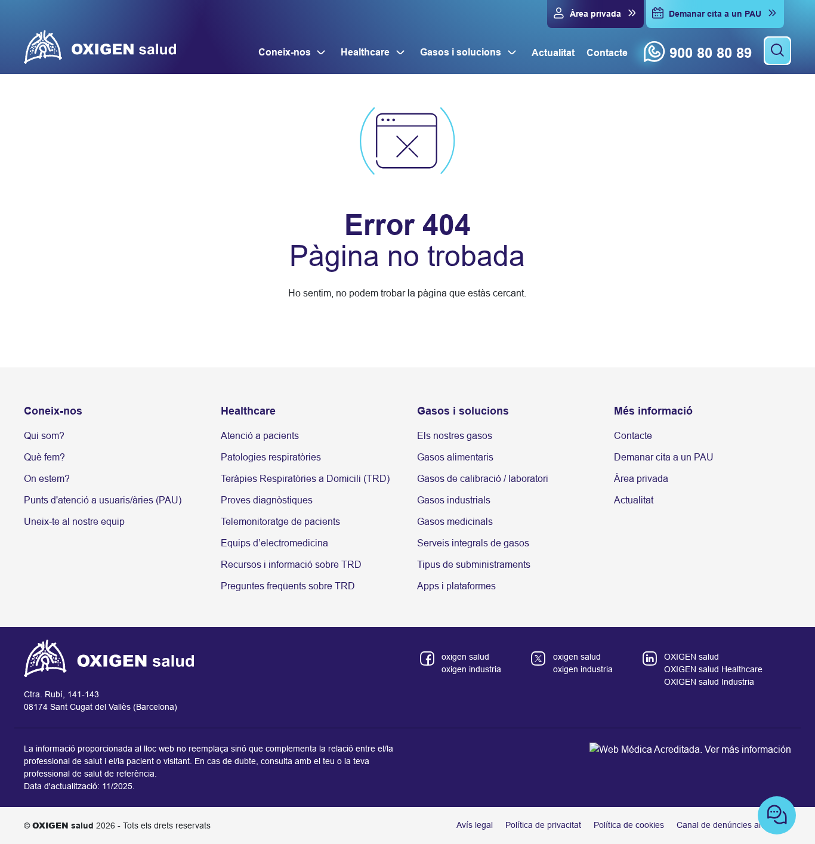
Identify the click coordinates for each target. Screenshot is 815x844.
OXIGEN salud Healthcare (713, 669)
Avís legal (474, 825)
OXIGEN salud (691, 656)
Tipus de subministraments (473, 564)
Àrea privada (641, 479)
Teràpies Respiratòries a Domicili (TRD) (305, 479)
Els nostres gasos (454, 436)
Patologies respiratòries (271, 457)
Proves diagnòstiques (267, 500)
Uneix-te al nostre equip (74, 522)
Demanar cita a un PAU (664, 457)
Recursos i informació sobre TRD (291, 564)
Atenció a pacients (260, 436)
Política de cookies (629, 825)
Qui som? (44, 436)
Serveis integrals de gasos (473, 543)
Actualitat (633, 500)
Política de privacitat (543, 825)
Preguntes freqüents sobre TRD (288, 586)
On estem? (47, 479)
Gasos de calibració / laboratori (482, 479)
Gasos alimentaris (455, 457)
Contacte (633, 436)
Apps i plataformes (456, 586)
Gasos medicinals (455, 522)
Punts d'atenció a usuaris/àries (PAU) (102, 500)
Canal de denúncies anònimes (734, 825)
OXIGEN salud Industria (709, 682)
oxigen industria (471, 669)
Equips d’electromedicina (274, 543)
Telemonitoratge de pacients (280, 522)
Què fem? (44, 457)
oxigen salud (465, 656)
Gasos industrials (453, 500)
